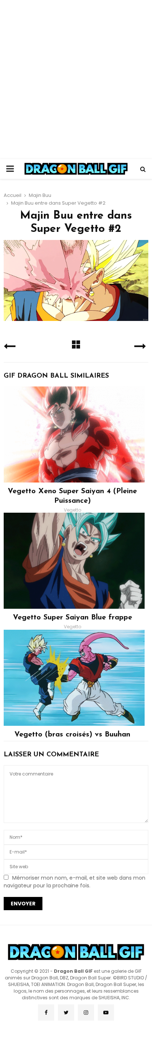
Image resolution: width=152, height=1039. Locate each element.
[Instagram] (86, 1012)
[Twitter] (66, 1012)
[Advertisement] (76, 79)
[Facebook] (46, 1012)
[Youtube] (106, 1012)
